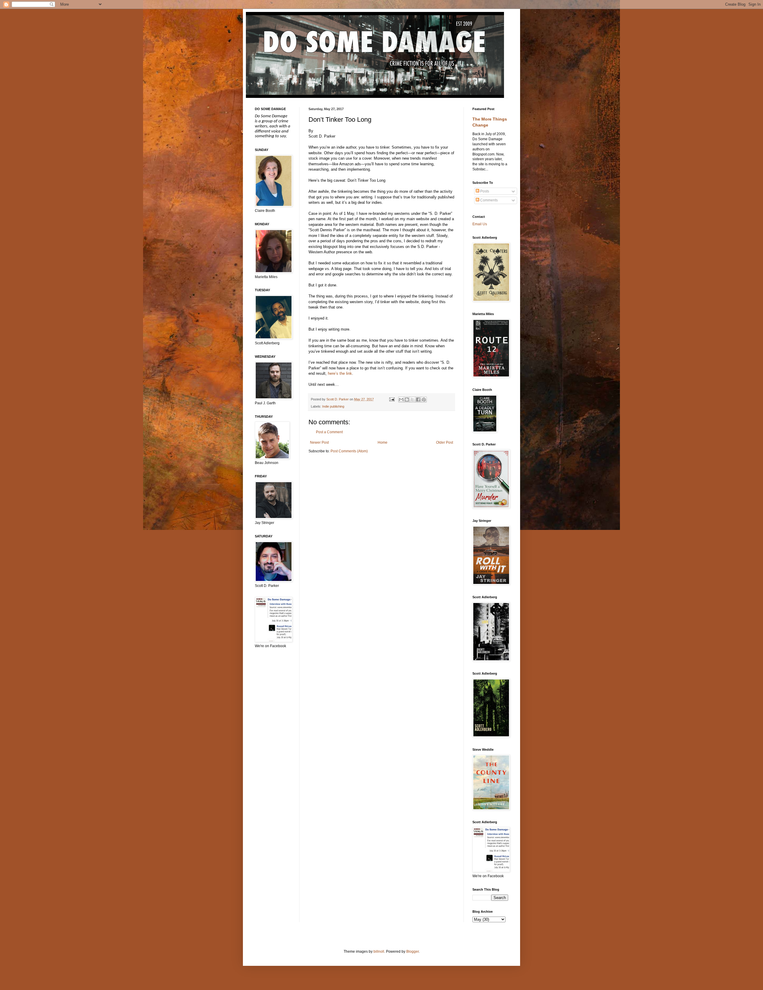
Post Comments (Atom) (349, 451)
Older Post (444, 442)
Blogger (412, 951)
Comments (488, 200)
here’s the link (340, 373)
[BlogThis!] (407, 400)
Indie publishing (333, 406)
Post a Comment (329, 432)
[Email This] (401, 400)
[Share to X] (412, 400)
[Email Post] (391, 399)
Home (382, 442)
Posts (484, 191)
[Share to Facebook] (418, 400)
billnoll (378, 951)
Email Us (479, 224)
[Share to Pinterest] (424, 400)
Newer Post (319, 442)
